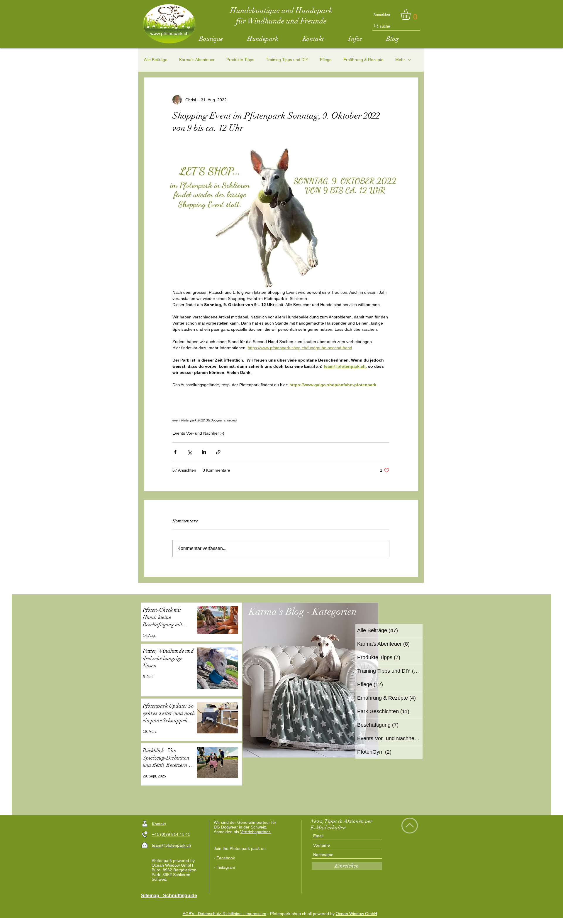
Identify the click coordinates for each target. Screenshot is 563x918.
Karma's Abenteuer (197, 59)
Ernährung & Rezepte (363, 59)
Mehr (400, 59)
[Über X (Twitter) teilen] (189, 452)
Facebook (225, 857)
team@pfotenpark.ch (171, 845)
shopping (230, 420)
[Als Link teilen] (218, 452)
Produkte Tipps (240, 59)
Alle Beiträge (155, 59)
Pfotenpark (189, 420)
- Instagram (224, 867)
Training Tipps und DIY (287, 59)
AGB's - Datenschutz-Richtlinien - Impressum (224, 913)
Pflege (326, 59)
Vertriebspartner (255, 831)
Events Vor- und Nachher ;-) (198, 433)
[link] (412, 14)
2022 (201, 420)
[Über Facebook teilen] (175, 452)
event (176, 420)
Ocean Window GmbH (356, 913)
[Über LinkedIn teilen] (204, 452)
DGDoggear (214, 420)
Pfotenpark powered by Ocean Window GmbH (173, 863)
